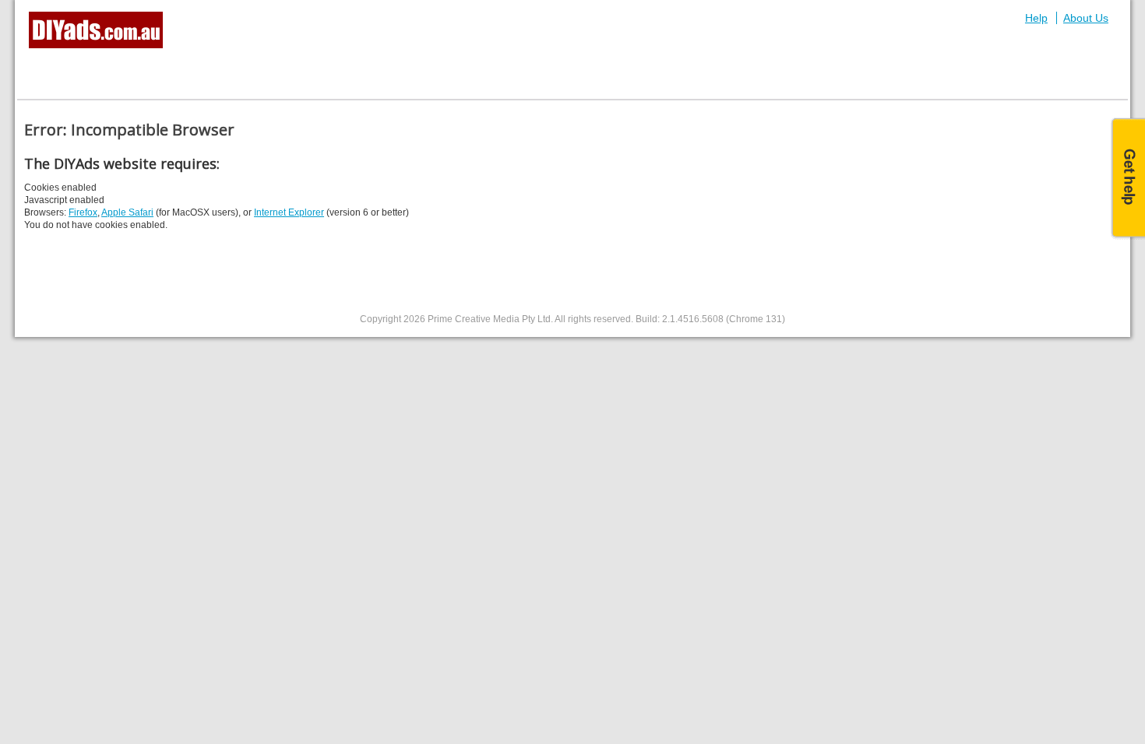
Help (1036, 18)
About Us (1085, 18)
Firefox (83, 212)
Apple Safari (127, 212)
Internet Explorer (289, 212)
